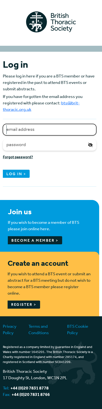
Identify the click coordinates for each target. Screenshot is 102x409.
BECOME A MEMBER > (35, 240)
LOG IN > (16, 174)
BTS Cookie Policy (77, 329)
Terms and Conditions (38, 329)
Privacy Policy (9, 329)
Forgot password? (18, 157)
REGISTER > (24, 304)
